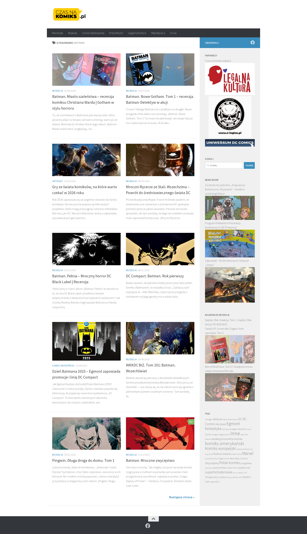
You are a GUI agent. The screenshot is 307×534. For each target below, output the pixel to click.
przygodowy (246, 463)
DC (240, 419)
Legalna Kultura (137, 33)
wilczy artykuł (219, 477)
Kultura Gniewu (223, 454)
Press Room (116, 33)
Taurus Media (238, 473)
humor (208, 434)
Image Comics (224, 434)
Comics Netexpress (93, 33)
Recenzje (57, 33)
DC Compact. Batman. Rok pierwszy (155, 275)
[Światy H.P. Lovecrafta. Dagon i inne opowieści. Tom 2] (230, 362)
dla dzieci (221, 424)
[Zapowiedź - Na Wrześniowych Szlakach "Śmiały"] (230, 301)
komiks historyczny (244, 449)
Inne (235, 433)
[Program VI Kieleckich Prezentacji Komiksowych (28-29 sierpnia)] (230, 256)
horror (248, 429)
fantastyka (213, 428)
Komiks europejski (220, 448)
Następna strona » (181, 497)
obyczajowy (212, 463)
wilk (240, 477)
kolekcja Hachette (223, 439)
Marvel (247, 453)
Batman (218, 419)
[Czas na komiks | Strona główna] (69, 14)
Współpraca (158, 33)
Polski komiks (229, 462)
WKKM (246, 477)
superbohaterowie (218, 472)
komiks (239, 439)
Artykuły (72, 33)
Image (214, 434)
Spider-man (244, 467)
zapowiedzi (215, 481)
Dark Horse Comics (230, 419)
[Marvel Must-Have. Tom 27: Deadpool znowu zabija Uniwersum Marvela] (230, 400)
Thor (245, 473)
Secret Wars (233, 467)
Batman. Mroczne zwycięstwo (150, 460)
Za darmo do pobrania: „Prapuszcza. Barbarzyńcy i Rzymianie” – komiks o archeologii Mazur (225, 189)
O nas (173, 33)
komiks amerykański (224, 443)
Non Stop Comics (239, 458)
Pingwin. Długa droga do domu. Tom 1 (83, 460)
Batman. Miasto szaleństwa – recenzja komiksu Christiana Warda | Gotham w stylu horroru (83, 102)
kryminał (209, 454)
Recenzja (57, 90)
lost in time (237, 454)
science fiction (219, 467)
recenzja (208, 468)
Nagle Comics (224, 458)
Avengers (209, 419)
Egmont (233, 423)
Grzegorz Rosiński (238, 429)
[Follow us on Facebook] (253, 42)
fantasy (225, 429)
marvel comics (211, 458)
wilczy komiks (232, 477)
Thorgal (209, 477)
